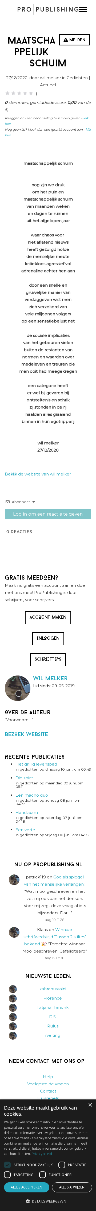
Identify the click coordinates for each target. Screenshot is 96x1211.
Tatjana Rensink (53, 1007)
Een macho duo (31, 795)
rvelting (52, 1035)
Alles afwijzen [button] (72, 1187)
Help (48, 1076)
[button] (48, 1201)
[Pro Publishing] (48, 9)
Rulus (52, 1026)
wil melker (50, 679)
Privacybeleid (42, 1153)
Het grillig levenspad (36, 764)
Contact (48, 1091)
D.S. (53, 1016)
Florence (52, 998)
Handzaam (26, 812)
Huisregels (48, 1098)
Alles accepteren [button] (26, 1187)
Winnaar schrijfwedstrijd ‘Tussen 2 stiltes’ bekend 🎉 (54, 936)
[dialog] (48, 1155)
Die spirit (24, 777)
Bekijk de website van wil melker (38, 474)
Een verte (25, 829)
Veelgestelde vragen (48, 1083)
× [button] (90, 1105)
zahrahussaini (52, 988)
